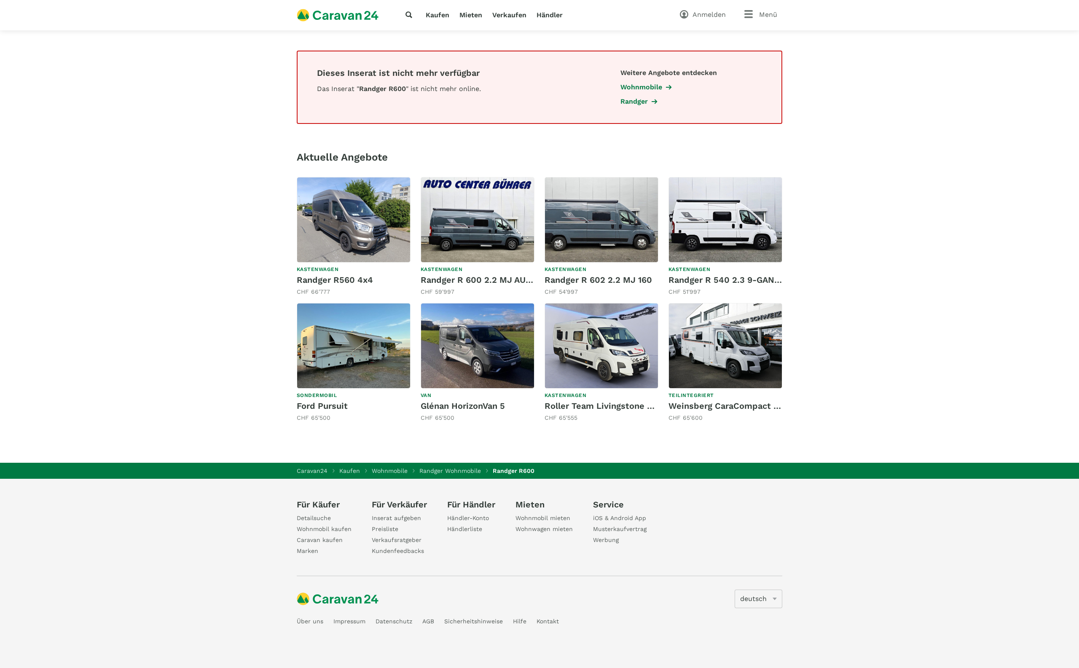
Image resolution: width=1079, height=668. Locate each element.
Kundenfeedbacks (398, 550)
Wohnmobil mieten (542, 518)
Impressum (349, 621)
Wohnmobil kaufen (324, 529)
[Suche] (410, 15)
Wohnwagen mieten (544, 529)
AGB (428, 621)
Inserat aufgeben (396, 518)
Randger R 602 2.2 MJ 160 (598, 280)
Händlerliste (464, 529)
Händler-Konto (468, 518)
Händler (550, 15)
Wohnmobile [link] (641, 87)
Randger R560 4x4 (335, 280)
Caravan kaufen (320, 540)
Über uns (310, 621)
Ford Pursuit (322, 406)
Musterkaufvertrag (620, 529)
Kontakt (548, 621)
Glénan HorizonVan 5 (463, 406)
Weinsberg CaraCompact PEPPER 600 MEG (757, 406)
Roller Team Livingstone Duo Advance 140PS (636, 406)
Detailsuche (314, 518)
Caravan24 (312, 470)
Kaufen (437, 15)
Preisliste (385, 529)
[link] (354, 236)
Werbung (606, 540)
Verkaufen (509, 15)
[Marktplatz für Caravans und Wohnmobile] (337, 15)
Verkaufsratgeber (396, 540)
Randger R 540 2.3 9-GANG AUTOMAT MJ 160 (761, 280)
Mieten (470, 15)
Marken (307, 550)
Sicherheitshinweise (473, 621)
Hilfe (519, 621)
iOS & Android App (619, 518)
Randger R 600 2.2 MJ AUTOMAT (488, 280)
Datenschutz (394, 621)
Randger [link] (634, 101)
